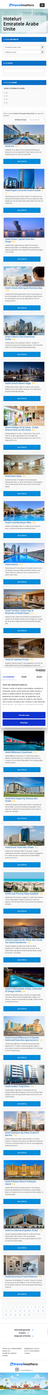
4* (7, 99)
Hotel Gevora (13, 564)
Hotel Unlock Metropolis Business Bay (23, 289)
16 (29, 1311)
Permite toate (24, 715)
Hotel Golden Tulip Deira (18, 1086)
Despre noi (6, 1351)
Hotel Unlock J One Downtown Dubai (20, 338)
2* (7, 93)
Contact (22, 1332)
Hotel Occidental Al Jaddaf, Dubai (23, 1230)
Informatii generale (22, 1329)
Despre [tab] (39, 677)
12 (11, 1311)
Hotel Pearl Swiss (14, 476)
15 (24, 1311)
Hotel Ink (10, 146)
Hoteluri (5, 1355)
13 (15, 1311)
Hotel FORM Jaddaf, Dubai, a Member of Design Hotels (23, 990)
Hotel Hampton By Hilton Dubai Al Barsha (22, 1134)
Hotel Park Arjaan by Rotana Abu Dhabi (21, 799)
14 (20, 1311)
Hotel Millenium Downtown (19, 752)
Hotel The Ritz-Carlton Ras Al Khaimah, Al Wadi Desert (19, 612)
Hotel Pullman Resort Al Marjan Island (20, 1182)
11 (6, 1311)
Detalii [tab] (24, 677)
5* (7, 103)
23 (20, 1315)
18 (38, 1311)
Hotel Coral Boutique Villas (19, 522)
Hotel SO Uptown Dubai (18, 659)
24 (24, 1315)
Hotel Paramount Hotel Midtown (22, 1276)
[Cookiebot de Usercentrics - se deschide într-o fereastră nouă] (35, 670)
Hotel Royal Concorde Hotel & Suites (24, 190)
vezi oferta (21, 161)
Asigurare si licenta (22, 1336)
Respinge (24, 722)
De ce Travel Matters (32, 1351)
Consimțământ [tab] (8, 677)
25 (29, 1315)
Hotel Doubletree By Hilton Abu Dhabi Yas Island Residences (23, 941)
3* (7, 96)
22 (15, 1315)
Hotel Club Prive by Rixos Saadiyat (23, 893)
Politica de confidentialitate (12, 1348)
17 (33, 1311)
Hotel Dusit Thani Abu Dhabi (20, 847)
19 (43, 1311)
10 (43, 1307)
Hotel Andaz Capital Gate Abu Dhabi (19, 240)
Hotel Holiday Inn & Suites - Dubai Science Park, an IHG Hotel (21, 428)
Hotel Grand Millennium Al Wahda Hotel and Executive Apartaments (23, 1039)
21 (11, 1315)
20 (6, 1315)
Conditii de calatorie (9, 1353)
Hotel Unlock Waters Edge (19, 383)
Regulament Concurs (31, 1348)
